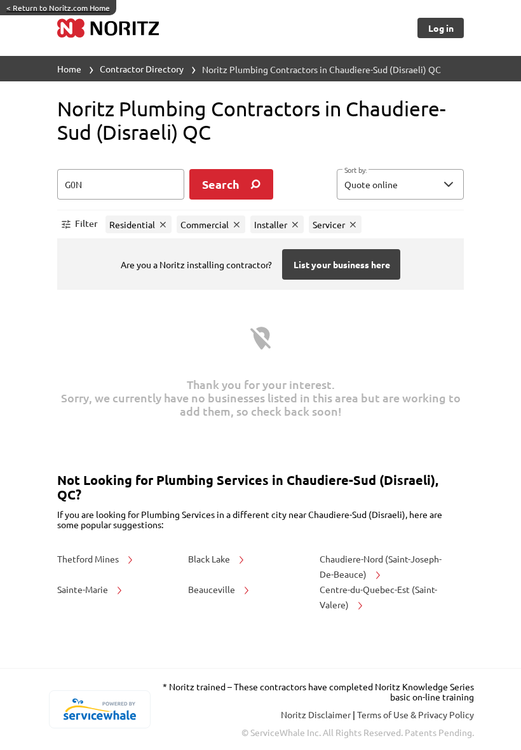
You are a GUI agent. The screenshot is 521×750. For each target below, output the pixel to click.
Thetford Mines (89, 558)
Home (69, 68)
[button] (400, 184)
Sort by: (355, 170)
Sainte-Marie (83, 589)
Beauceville (212, 589)
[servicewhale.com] (99, 709)
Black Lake (210, 558)
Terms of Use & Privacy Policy (415, 714)
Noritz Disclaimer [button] (317, 714)
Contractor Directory (142, 68)
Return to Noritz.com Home (58, 8)
